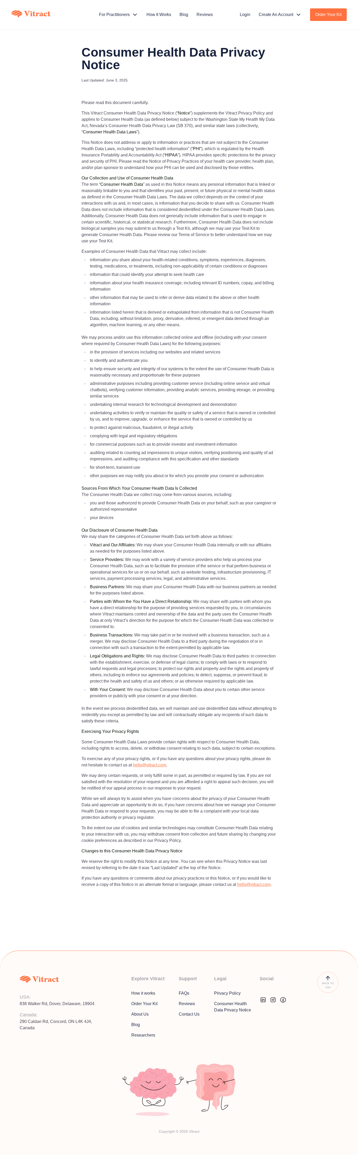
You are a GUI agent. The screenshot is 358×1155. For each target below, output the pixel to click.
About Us (140, 1014)
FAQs (184, 993)
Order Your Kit (144, 1003)
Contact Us (189, 1014)
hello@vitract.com (149, 765)
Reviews (187, 1003)
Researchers (143, 1035)
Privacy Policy (227, 993)
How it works (143, 993)
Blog (135, 1024)
